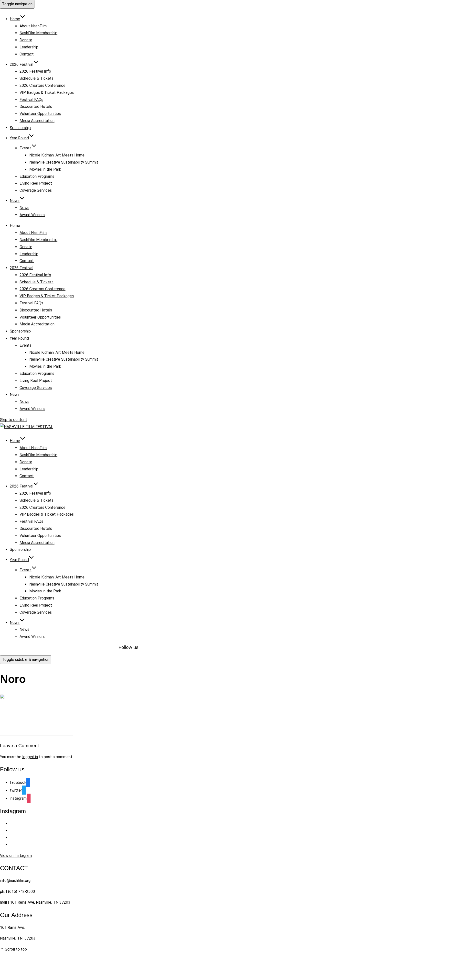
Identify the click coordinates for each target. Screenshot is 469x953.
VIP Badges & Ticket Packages (47, 92)
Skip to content (13, 419)
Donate (26, 40)
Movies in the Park (45, 169)
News (15, 200)
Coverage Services (36, 190)
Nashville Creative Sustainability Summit (63, 162)
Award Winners (32, 214)
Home (15, 19)
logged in (30, 756)
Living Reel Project (36, 183)
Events (26, 148)
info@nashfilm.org (15, 880)
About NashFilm (33, 26)
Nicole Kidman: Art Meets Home (57, 155)
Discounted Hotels (36, 106)
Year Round (19, 138)
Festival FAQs (31, 99)
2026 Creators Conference (42, 85)
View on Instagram (16, 855)
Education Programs (37, 176)
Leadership (29, 47)
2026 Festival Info (35, 71)
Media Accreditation (37, 120)
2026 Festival (21, 64)
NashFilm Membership (38, 33)
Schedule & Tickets (36, 78)
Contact (27, 54)
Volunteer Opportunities (40, 113)
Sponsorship (20, 127)
